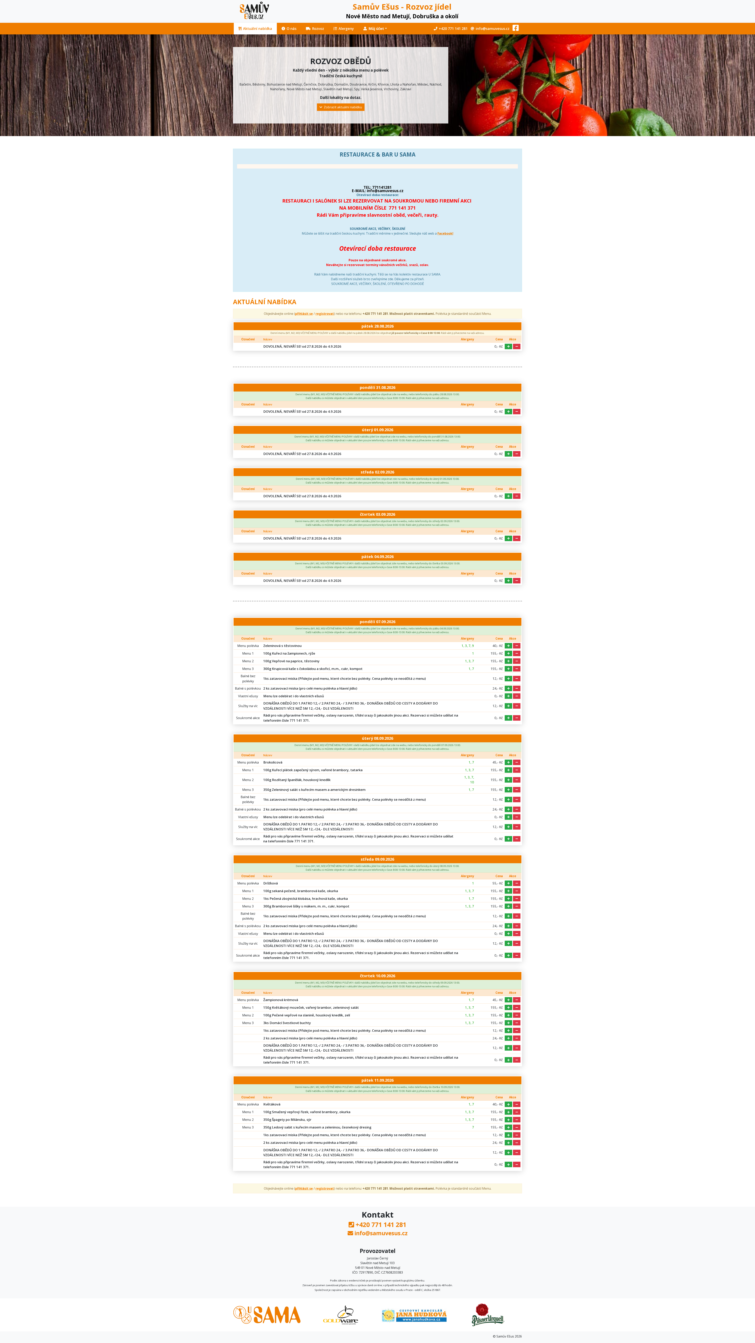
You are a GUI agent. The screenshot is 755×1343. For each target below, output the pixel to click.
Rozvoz (318, 28)
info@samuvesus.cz (492, 28)
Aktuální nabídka (257, 28)
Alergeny (346, 28)
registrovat (325, 313)
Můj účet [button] (376, 28)
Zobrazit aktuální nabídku (343, 107)
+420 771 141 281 (453, 28)
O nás (291, 28)
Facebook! (445, 233)
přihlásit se (304, 313)
